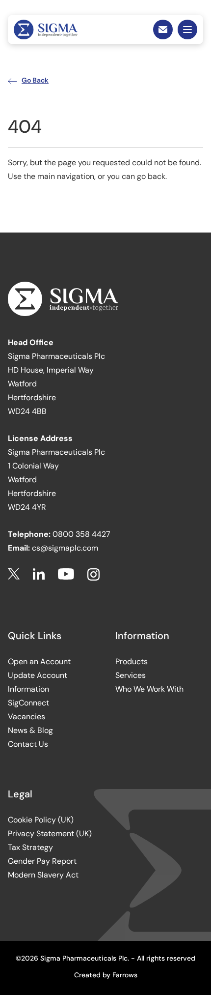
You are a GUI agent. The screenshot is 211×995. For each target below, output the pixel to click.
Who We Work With (149, 689)
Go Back (35, 80)
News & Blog (30, 730)
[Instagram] (93, 574)
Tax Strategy (30, 847)
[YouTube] (66, 574)
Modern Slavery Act (43, 875)
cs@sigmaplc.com (65, 548)
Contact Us (28, 744)
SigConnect (28, 703)
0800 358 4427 (81, 534)
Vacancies (26, 716)
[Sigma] (46, 29)
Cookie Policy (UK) (41, 820)
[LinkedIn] (39, 574)
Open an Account (39, 661)
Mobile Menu (187, 29)
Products (131, 661)
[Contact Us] (163, 29)
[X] (14, 574)
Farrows (124, 974)
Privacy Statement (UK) (50, 833)
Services (130, 675)
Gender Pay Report (42, 861)
